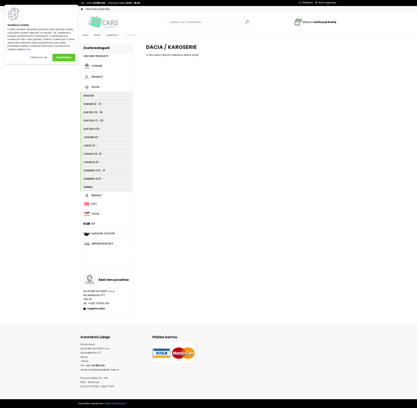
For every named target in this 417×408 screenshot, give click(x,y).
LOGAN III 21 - (112, 35)
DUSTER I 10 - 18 (93, 112)
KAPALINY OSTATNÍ (103, 233)
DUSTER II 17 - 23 (93, 120)
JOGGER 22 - (92, 137)
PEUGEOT (97, 77)
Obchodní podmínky (98, 9)
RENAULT (97, 195)
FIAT (94, 204)
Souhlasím (63, 57)
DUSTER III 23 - (92, 129)
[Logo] (103, 22)
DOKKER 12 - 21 (92, 104)
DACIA (97, 35)
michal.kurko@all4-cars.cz (103, 369)
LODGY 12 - (90, 145)
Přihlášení (307, 2)
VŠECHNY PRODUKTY (95, 56)
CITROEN (97, 66)
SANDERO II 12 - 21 (94, 170)
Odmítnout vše (38, 57)
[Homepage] (82, 9)
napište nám (96, 308)
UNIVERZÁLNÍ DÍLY (102, 243)
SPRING (88, 187)
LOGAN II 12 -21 (92, 154)
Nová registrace (327, 2)
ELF (93, 223)
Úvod (85, 35)
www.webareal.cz (116, 403)
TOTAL (95, 213)
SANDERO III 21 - (93, 178)
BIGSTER (89, 95)
